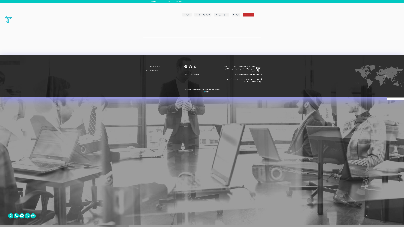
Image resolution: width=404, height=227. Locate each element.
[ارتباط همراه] (12, 223)
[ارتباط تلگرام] (17, 223)
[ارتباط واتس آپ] (23, 223)
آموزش (187, 14)
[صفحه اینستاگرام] (29, 223)
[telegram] (186, 66)
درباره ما (236, 14)
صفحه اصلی (249, 14)
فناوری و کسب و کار (203, 14)
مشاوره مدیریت (222, 14)
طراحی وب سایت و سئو (199, 92)
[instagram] (190, 66)
